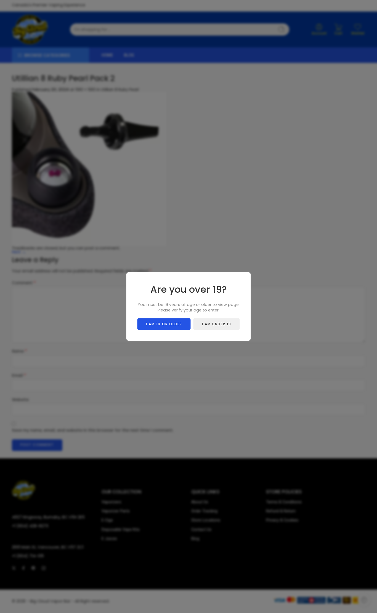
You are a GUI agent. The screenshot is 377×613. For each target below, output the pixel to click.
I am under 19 (216, 324)
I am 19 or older (164, 324)
